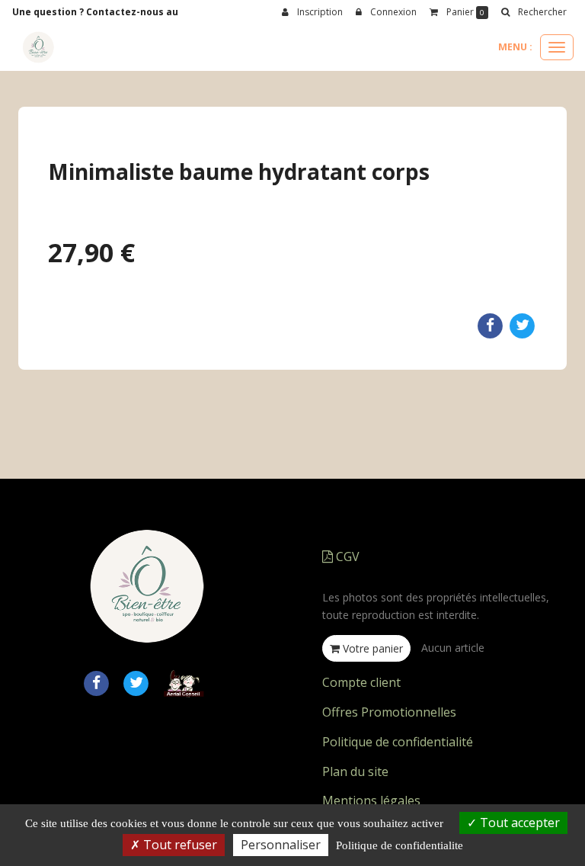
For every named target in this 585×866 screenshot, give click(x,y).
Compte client (361, 682)
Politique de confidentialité (397, 741)
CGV (346, 556)
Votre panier (371, 648)
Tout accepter (518, 822)
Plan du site (355, 771)
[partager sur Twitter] (136, 682)
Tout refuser (178, 844)
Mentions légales (371, 800)
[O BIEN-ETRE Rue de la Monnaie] (38, 47)
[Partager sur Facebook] (96, 682)
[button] (533, 12)
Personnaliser (281, 844)
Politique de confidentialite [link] (399, 845)
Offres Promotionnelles (389, 712)
